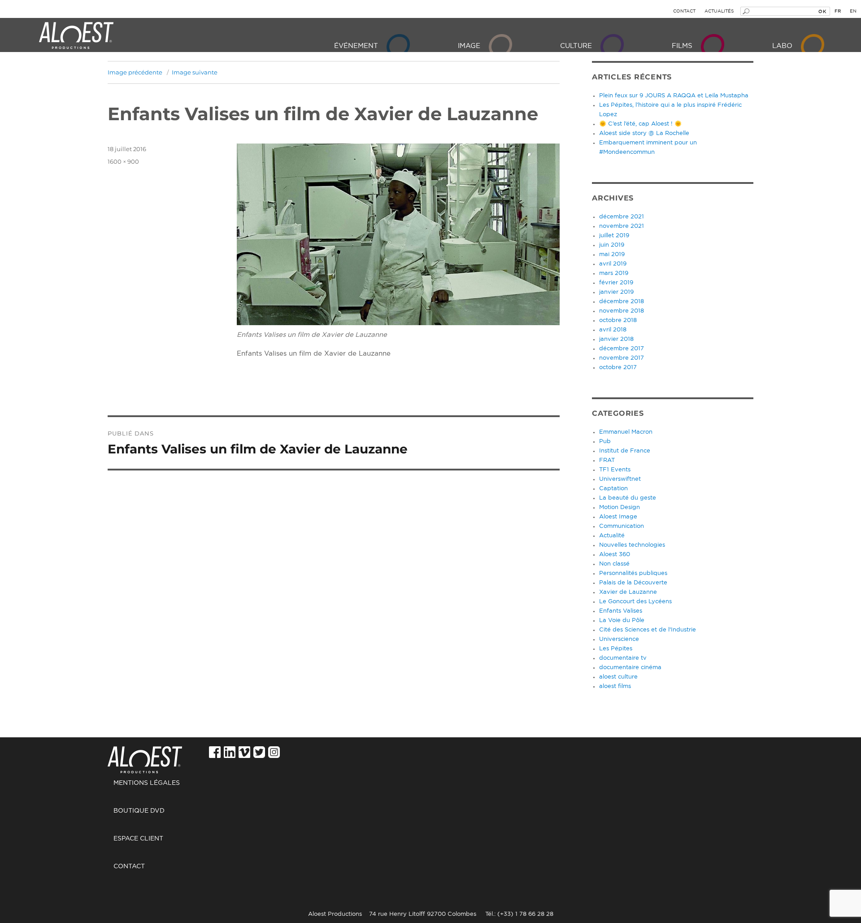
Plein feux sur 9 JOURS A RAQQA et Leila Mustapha (673, 96)
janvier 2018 (616, 339)
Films (682, 46)
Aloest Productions (76, 36)
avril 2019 (612, 264)
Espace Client (138, 839)
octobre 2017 (618, 367)
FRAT (607, 460)
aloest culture (618, 677)
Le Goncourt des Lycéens (635, 602)
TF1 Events (615, 470)
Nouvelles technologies (632, 545)
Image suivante (194, 72)
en (853, 11)
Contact (684, 11)
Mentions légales (146, 783)
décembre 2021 (621, 217)
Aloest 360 (614, 554)
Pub (605, 441)
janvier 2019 (616, 292)
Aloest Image (618, 517)
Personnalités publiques (633, 573)
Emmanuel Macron (625, 432)
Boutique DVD (139, 811)
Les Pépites (615, 649)
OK (822, 11)
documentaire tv (623, 658)
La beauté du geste (627, 498)
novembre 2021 (621, 226)
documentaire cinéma (630, 667)
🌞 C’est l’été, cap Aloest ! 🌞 (640, 124)
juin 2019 (611, 245)
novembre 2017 (621, 358)
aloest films (615, 686)
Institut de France (624, 451)
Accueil (148, 755)
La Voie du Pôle (621, 620)
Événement (356, 46)
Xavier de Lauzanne (628, 592)
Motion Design (619, 507)
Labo (782, 46)
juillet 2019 (614, 236)
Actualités (719, 11)
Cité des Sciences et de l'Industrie (647, 630)
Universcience (619, 639)
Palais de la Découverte (633, 583)
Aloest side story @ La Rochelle (644, 133)
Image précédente (135, 72)
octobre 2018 (618, 320)
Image (469, 46)
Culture (576, 46)
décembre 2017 (621, 349)
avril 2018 (612, 330)
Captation (613, 489)
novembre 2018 (621, 311)
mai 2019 (612, 254)
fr (838, 11)
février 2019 (616, 283)
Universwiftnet (620, 479)
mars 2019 (613, 273)
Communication (621, 526)
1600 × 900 (123, 161)
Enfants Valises (620, 611)
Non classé (614, 564)
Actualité (612, 536)
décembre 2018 (621, 302)
